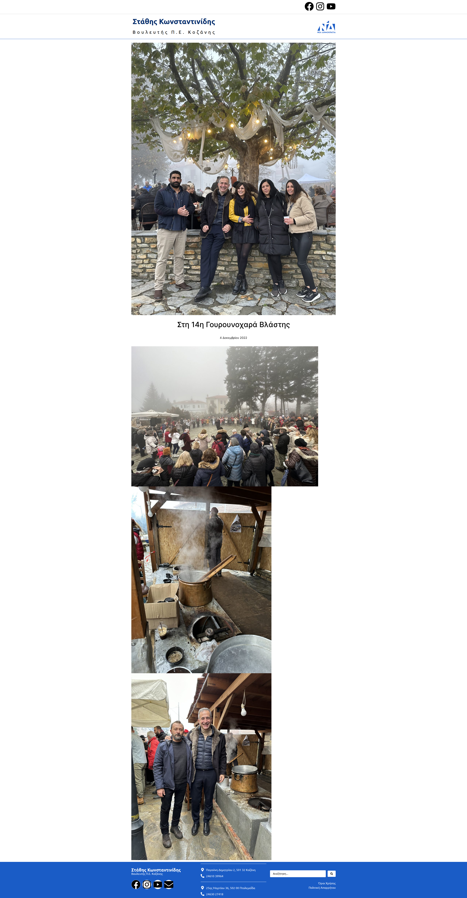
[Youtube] (331, 6)
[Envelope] (168, 884)
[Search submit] (332, 874)
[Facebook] (309, 6)
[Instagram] (320, 6)
